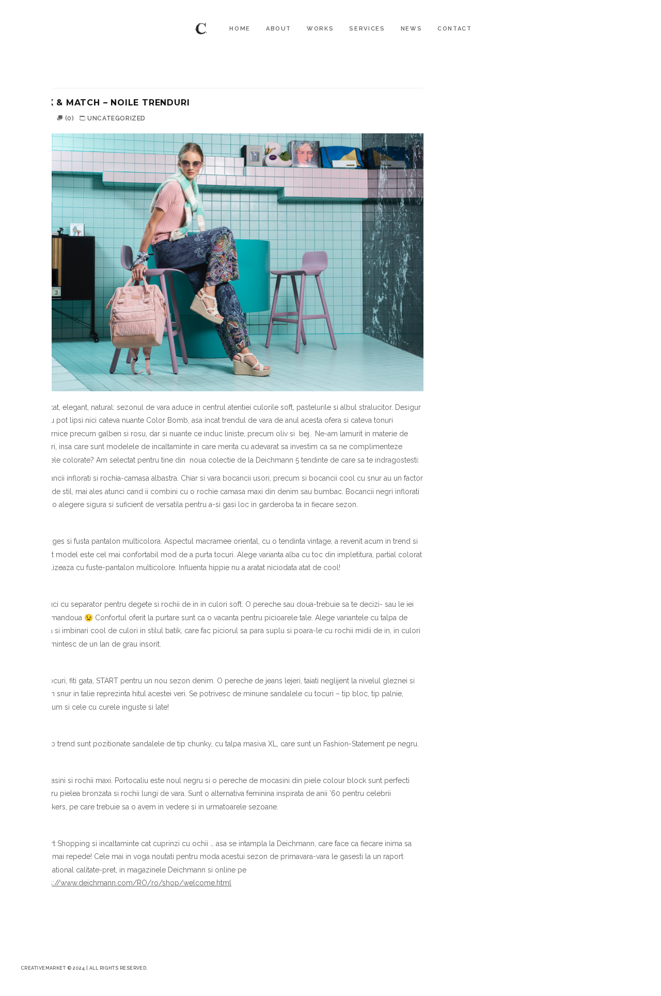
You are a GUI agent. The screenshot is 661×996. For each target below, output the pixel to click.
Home (239, 28)
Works (320, 28)
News (411, 28)
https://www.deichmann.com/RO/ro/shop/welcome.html (133, 883)
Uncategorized (116, 118)
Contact (454, 28)
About (278, 28)
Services (367, 28)
